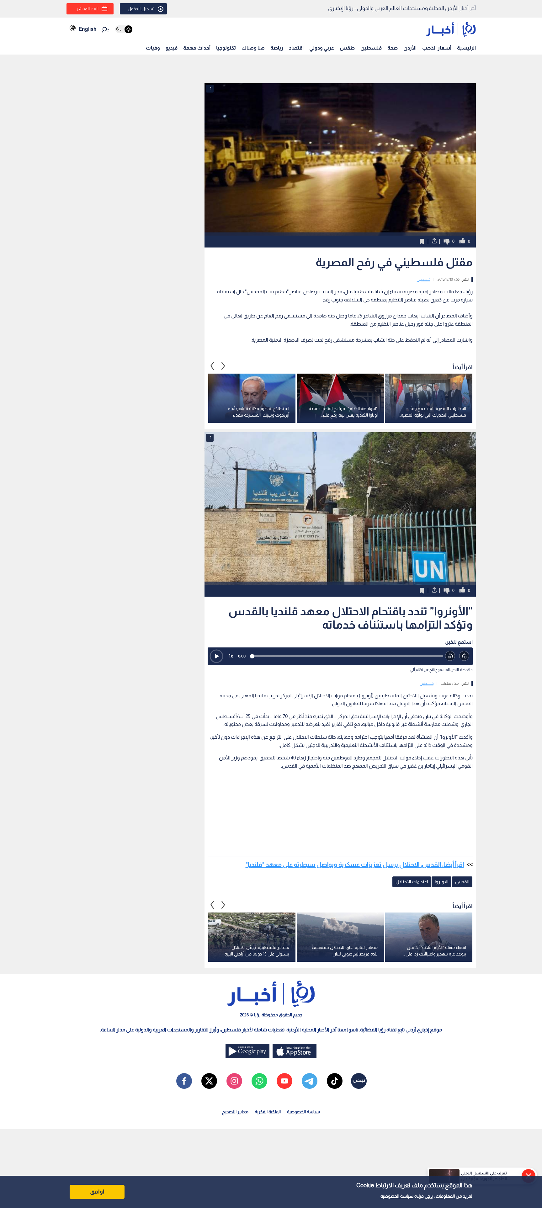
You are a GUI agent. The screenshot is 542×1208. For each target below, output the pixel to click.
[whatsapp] (259, 1081)
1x (231, 655)
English (87, 29)
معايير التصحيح (235, 1111)
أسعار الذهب (436, 48)
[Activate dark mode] (124, 29)
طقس (347, 48)
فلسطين (371, 48)
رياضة (276, 48)
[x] (209, 1081)
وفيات (153, 48)
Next (212, 366)
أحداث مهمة (196, 48)
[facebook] (184, 1081)
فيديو (172, 48)
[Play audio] (216, 656)
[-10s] (450, 656)
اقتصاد (296, 48)
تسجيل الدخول (141, 8)
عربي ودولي (321, 48)
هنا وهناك (253, 48)
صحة (392, 48)
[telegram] (309, 1081)
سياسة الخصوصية (396, 1196)
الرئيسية (466, 48)
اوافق (97, 1192)
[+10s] (464, 656)
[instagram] (234, 1081)
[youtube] (284, 1081)
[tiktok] (335, 1081)
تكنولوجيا (226, 48)
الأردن (410, 48)
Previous (223, 366)
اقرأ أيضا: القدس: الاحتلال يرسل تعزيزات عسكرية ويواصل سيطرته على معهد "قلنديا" (355, 864)
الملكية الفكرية (268, 1111)
